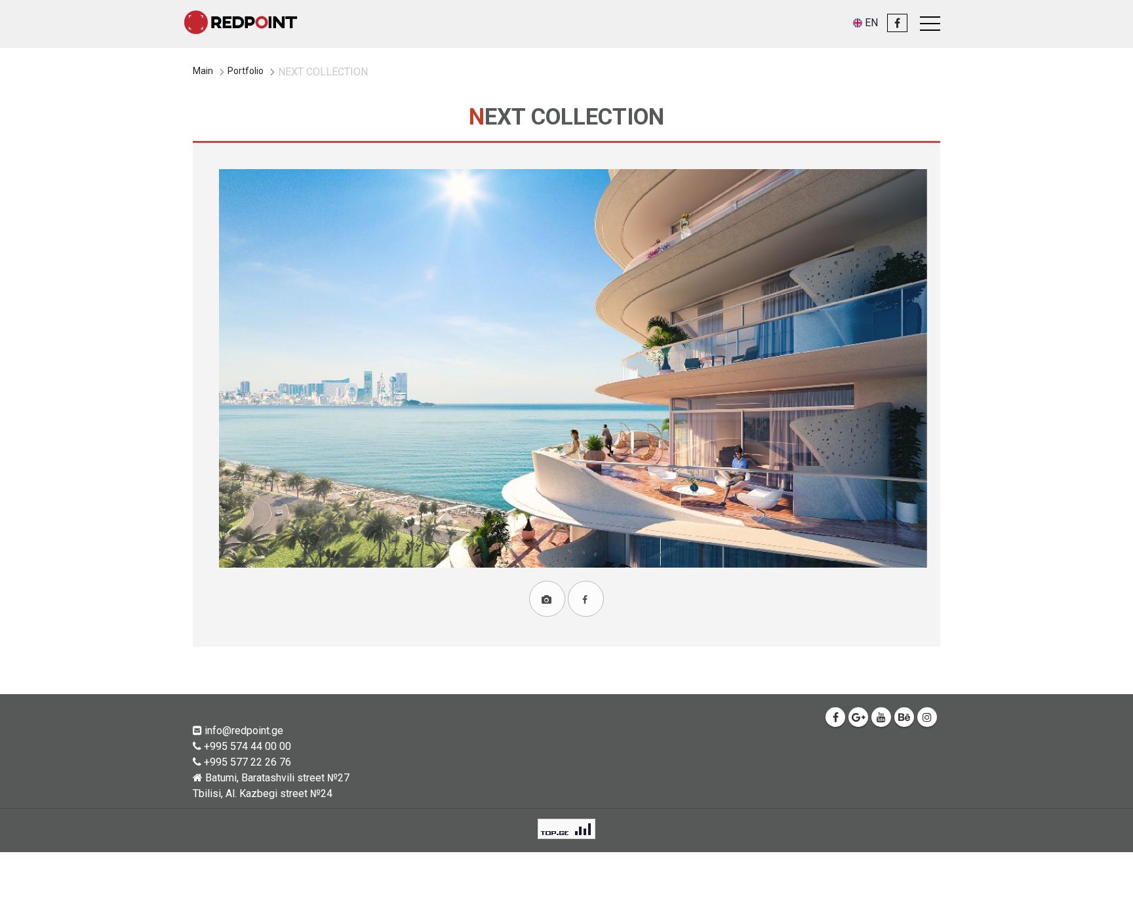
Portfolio (246, 71)
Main (203, 71)
